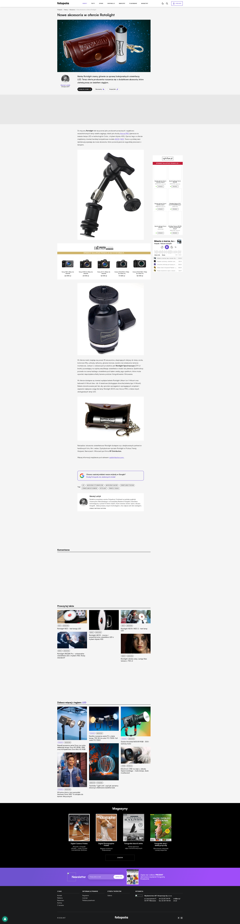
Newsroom (60, 900)
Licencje (85, 898)
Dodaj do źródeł (83, 89)
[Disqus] (104, 577)
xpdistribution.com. (116, 457)
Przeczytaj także (65, 606)
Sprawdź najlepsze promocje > (167, 163)
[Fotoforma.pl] (104, 249)
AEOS (117, 139)
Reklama (60, 898)
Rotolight (103, 488)
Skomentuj (98, 89)
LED (83, 485)
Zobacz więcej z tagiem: (71, 702)
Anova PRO (124, 133)
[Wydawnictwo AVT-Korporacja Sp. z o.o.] (138, 899)
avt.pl (175, 901)
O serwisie (60, 905)
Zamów (120, 857)
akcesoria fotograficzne (95, 485)
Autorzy (59, 903)
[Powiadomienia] (5, 919)
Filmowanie (133, 3)
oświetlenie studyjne (127, 485)
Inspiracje (111, 3)
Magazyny (144, 3)
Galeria (109, 895)
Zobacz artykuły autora (98, 508)
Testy (93, 3)
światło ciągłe (114, 488)
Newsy (85, 3)
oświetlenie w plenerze (89, 488)
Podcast (178, 3)
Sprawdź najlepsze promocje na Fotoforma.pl (104, 253)
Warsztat (122, 3)
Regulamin (85, 895)
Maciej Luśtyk (65, 85)
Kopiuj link (112, 89)
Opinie (101, 3)
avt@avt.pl (176, 899)
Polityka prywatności (88, 900)
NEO (122, 139)
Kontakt (59, 895)
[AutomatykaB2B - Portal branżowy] (121, 918)
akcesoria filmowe (112, 485)
